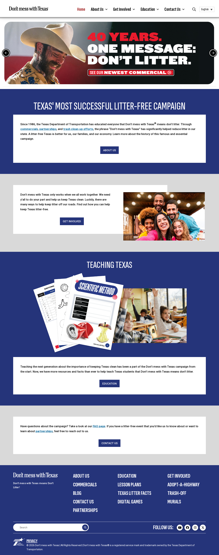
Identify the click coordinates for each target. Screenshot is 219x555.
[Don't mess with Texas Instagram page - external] (195, 528)
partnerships (47, 129)
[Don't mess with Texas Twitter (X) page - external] (203, 528)
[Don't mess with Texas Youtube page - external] (180, 528)
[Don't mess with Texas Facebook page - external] (187, 528)
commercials (29, 129)
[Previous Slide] (6, 53)
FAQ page (99, 426)
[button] (99, 9)
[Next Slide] (213, 53)
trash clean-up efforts (78, 129)
